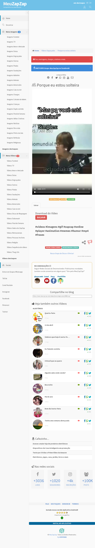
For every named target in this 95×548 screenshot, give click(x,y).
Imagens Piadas (12, 66)
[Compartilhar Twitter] (57, 78)
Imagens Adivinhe (13, 75)
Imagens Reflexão (13, 138)
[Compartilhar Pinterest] (48, 78)
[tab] (36, 205)
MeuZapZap (53, 535)
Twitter (5, 312)
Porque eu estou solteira (67, 51)
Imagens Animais (13, 80)
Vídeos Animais (12, 199)
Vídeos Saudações (13, 194)
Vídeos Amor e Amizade (15, 170)
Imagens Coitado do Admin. (16, 99)
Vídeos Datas (11, 175)
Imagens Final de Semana (16, 114)
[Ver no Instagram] (64, 78)
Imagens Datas (12, 51)
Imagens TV (11, 42)
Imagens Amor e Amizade (16, 46)
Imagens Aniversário (14, 85)
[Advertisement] (62, 29)
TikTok (4, 278)
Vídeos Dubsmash (13, 218)
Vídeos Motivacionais (14, 233)
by (62, 537)
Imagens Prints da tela (15, 133)
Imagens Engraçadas (14, 56)
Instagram (6, 292)
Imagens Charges (13, 94)
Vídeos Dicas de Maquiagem (17, 214)
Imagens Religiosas (14, 142)
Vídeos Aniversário (13, 204)
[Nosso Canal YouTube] (68, 78)
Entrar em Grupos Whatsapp (12, 272)
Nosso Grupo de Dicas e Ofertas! (62, 253)
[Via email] (72, 78)
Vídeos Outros (12, 185)
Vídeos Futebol (12, 161)
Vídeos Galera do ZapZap (16, 228)
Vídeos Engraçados (14, 180)
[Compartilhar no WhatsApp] (60, 78)
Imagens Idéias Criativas (15, 118)
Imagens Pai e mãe (13, 128)
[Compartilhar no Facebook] (53, 78)
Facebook (5, 298)
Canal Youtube (7, 285)
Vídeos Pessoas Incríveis (16, 238)
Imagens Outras (12, 61)
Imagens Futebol (13, 37)
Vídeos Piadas (12, 190)
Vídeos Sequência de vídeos (17, 247)
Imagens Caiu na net (14, 90)
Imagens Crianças (13, 104)
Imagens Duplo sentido (15, 109)
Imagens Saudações (14, 70)
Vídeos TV (10, 166)
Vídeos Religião (12, 242)
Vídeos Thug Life (13, 252)
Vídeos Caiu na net (13, 209)
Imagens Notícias (13, 123)
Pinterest (5, 305)
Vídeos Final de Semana (15, 223)
